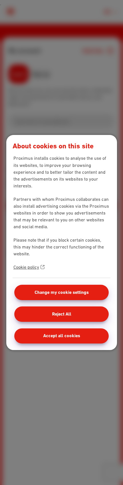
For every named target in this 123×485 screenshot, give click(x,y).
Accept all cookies (61, 335)
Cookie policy (26, 267)
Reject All (61, 314)
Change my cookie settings (62, 292)
